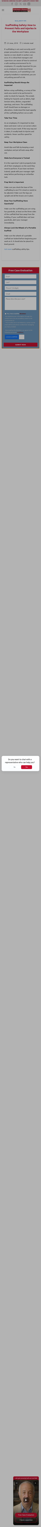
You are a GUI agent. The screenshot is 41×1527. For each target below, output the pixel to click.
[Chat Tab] (20, 763)
